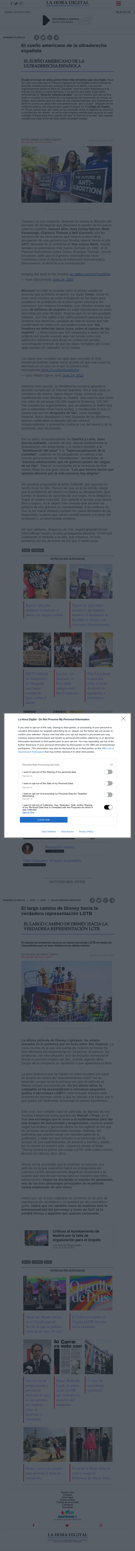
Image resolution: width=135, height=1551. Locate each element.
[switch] (108, 772)
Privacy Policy (86, 831)
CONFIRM (44, 820)
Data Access (67, 831)
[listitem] (67, 764)
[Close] (124, 720)
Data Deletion (49, 831)
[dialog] (67, 775)
